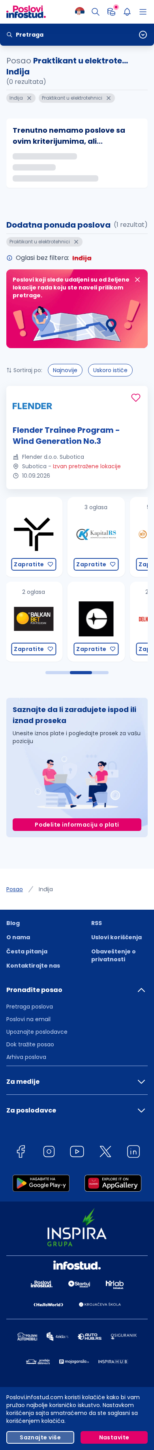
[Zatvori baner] (137, 280)
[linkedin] (133, 1153)
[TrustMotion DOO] (33, 537)
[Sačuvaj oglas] (135, 397)
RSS (96, 923)
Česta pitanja (26, 951)
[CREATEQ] (96, 622)
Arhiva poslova (26, 1057)
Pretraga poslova (29, 1007)
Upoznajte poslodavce (37, 1032)
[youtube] (77, 1153)
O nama (18, 937)
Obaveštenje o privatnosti (113, 955)
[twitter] (105, 1153)
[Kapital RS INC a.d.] (96, 537)
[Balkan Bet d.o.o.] (33, 622)
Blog (13, 923)
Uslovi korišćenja (116, 937)
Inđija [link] (46, 889)
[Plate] (111, 12)
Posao (14, 889)
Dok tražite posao (30, 1044)
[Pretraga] (95, 12)
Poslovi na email (28, 1019)
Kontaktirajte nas (33, 966)
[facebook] (20, 1153)
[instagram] (49, 1153)
